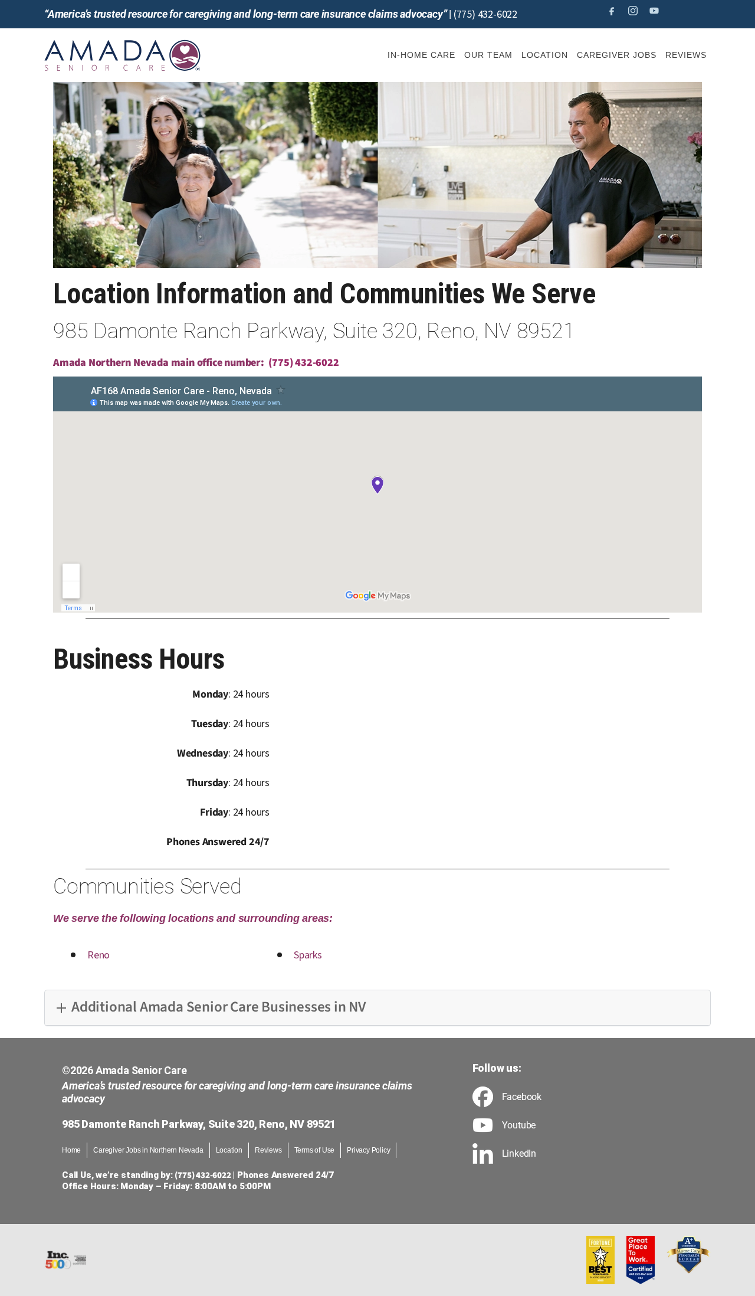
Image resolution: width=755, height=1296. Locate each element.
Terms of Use (314, 1150)
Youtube (519, 1125)
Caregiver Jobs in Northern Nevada (148, 1150)
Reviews (268, 1150)
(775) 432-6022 (485, 14)
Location (229, 1150)
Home (71, 1150)
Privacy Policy (368, 1150)
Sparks (308, 955)
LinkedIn (519, 1153)
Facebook (521, 1097)
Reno (98, 955)
